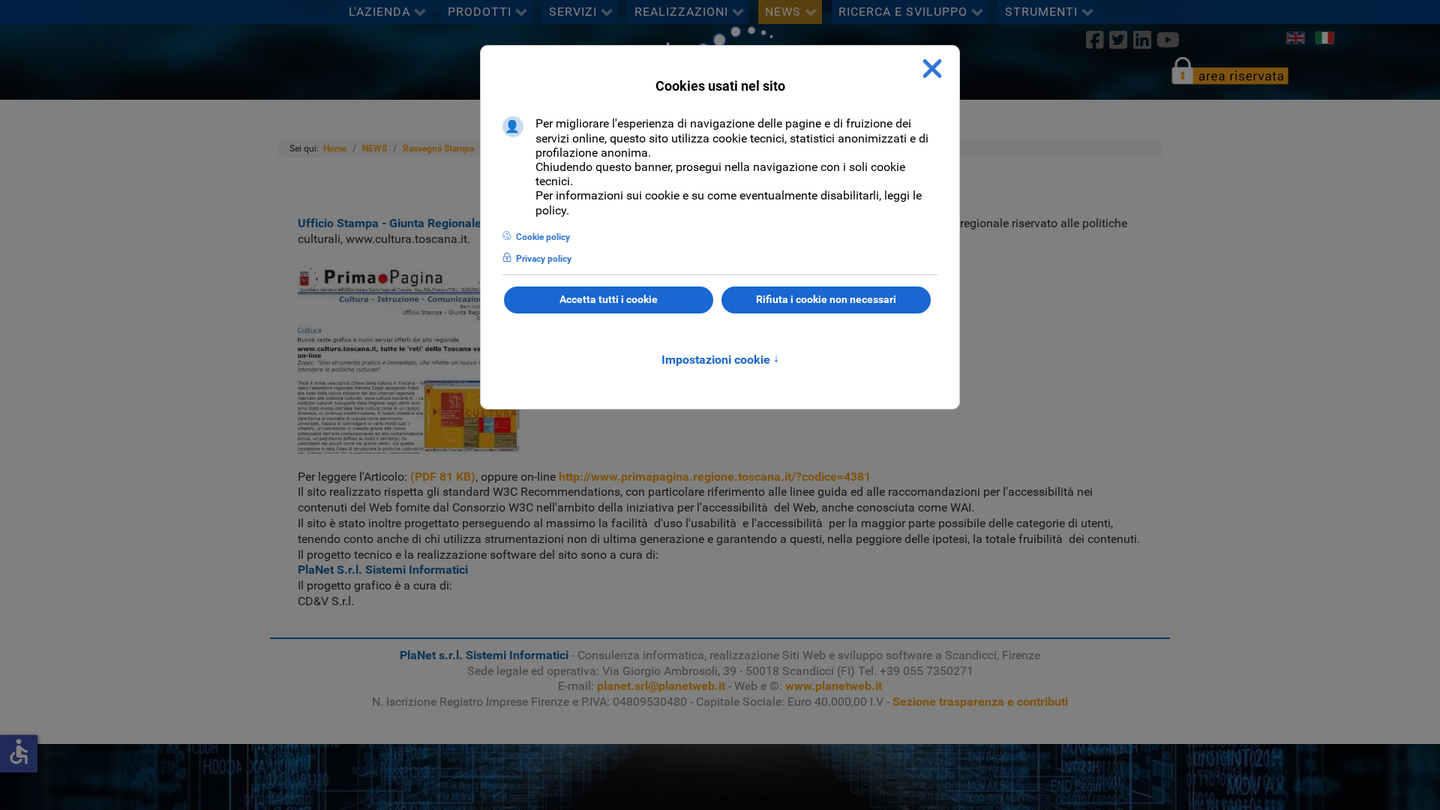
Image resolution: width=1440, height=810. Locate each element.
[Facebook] (1095, 39)
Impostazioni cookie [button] (720, 359)
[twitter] (1118, 39)
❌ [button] (932, 68)
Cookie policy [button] (543, 237)
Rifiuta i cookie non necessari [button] (826, 299)
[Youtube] (1167, 39)
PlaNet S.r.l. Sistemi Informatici (383, 569)
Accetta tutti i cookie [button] (609, 299)
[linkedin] (1142, 39)
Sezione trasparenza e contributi (980, 701)
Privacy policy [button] (544, 259)
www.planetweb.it (833, 686)
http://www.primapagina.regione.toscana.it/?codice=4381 (715, 477)
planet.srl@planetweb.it (661, 686)
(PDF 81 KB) (443, 477)
